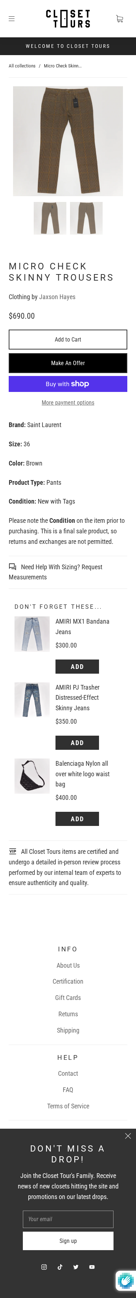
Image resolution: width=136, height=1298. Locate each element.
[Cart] (119, 19)
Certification (68, 981)
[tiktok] (60, 1267)
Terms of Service (68, 1106)
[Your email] (68, 1219)
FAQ (68, 1090)
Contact (68, 1073)
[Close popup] (128, 1137)
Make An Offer (68, 363)
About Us (68, 965)
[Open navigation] (17, 19)
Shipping (68, 1030)
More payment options (68, 402)
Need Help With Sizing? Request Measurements (55, 572)
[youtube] (92, 1267)
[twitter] (76, 1267)
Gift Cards (68, 997)
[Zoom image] (68, 142)
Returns (68, 1014)
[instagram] (44, 1267)
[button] (24, 142)
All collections (22, 66)
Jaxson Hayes (57, 297)
